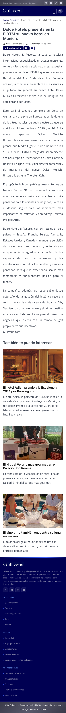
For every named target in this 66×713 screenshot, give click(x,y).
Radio (7, 619)
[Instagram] (17, 590)
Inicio (5, 20)
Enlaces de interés (12, 654)
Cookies (43, 709)
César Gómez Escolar (15, 43)
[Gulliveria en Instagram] (56, 3)
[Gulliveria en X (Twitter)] (46, 3)
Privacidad (34, 709)
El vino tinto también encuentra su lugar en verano (32, 534)
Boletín (8, 624)
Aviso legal (24, 709)
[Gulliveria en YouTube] (61, 3)
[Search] (60, 11)
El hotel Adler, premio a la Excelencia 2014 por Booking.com (30, 389)
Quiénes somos (11, 602)
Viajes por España (12, 643)
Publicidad (9, 684)
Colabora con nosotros (14, 689)
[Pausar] (26, 48)
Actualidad (14, 20)
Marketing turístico (13, 613)
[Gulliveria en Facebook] (51, 3)
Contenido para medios (15, 673)
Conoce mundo (11, 648)
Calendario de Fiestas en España (19, 659)
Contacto (8, 608)
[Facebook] (11, 590)
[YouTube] (23, 590)
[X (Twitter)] (5, 590)
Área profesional (12, 678)
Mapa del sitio (11, 695)
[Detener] (32, 48)
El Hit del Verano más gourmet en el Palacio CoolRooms (29, 466)
